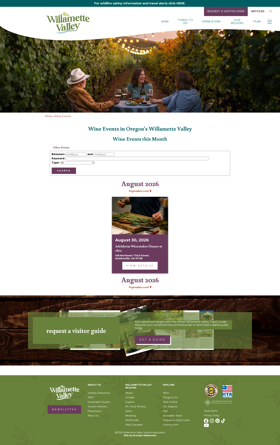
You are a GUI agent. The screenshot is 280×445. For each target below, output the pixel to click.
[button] (269, 21)
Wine (48, 116)
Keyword (58, 158)
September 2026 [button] (139, 191)
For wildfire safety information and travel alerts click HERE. (140, 3)
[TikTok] (223, 421)
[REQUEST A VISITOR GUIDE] (226, 15)
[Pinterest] (218, 421)
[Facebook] (206, 421)
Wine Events (62, 116)
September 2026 (139, 287)
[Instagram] (212, 421)
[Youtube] (207, 426)
